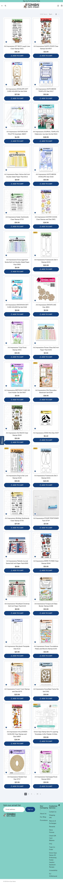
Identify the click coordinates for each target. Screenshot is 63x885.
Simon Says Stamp (11, 881)
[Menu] (2, 6)
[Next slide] (27, 31)
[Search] (5, 5)
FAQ (50, 844)
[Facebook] (59, 805)
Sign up (30, 809)
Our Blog (43, 817)
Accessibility (53, 870)
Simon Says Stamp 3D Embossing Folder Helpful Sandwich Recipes (53, 860)
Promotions (44, 820)
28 (37, 794)
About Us (43, 814)
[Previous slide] (6, 31)
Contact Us (52, 812)
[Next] (40, 794)
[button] (51, 14)
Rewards (52, 827)
